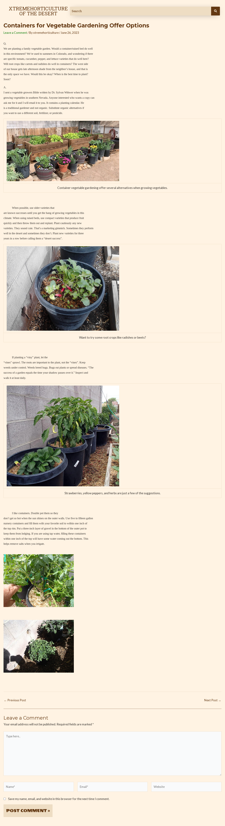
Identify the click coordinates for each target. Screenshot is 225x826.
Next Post (212, 700)
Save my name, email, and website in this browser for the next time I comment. (59, 799)
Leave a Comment (15, 32)
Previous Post (15, 700)
